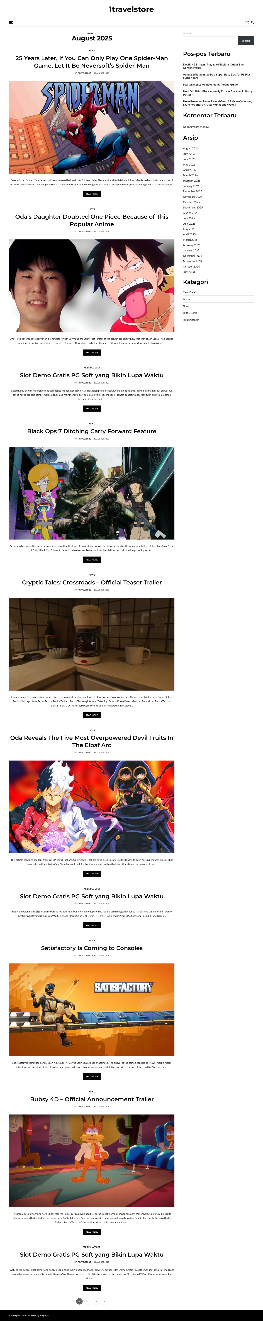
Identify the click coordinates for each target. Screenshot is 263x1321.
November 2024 (192, 261)
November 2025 (192, 196)
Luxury (186, 299)
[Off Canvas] (11, 22)
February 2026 (192, 180)
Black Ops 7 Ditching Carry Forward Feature (91, 431)
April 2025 (189, 234)
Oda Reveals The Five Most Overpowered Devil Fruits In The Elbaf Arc (91, 741)
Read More (92, 194)
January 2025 (191, 250)
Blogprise (44, 1315)
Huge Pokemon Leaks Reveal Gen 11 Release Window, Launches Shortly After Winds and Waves (217, 103)
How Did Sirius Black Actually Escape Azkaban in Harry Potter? (218, 93)
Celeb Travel (189, 292)
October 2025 (191, 202)
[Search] (252, 22)
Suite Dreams (190, 313)
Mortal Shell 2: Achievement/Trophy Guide (210, 84)
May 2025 (189, 228)
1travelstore (131, 9)
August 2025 (190, 212)
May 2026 (189, 164)
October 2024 (191, 266)
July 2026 (189, 153)
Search (187, 34)
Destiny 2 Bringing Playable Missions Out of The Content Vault (213, 66)
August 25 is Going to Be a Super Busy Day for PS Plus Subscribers (216, 76)
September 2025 (193, 207)
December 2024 (192, 255)
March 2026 (190, 175)
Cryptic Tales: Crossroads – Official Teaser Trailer (92, 582)
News (92, 50)
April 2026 (189, 169)
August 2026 (190, 148)
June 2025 (189, 223)
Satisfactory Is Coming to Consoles (92, 947)
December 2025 (192, 191)
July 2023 (189, 271)
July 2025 (189, 218)
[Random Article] (247, 22)
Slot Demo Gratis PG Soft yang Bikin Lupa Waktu (92, 375)
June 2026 (189, 159)
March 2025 (190, 239)
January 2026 (191, 186)
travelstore (84, 73)
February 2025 (192, 245)
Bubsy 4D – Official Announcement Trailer (92, 1099)
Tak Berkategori (92, 367)
